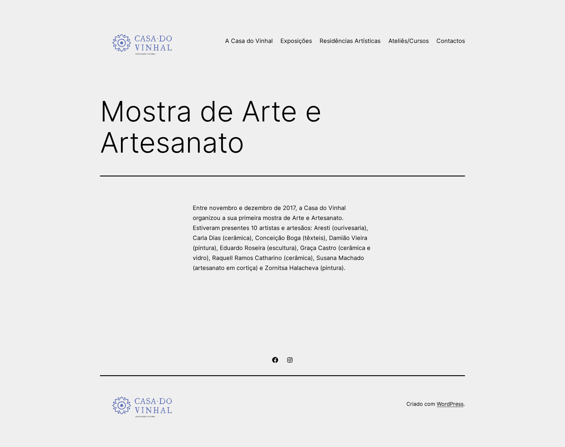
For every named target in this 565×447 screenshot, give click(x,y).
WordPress (450, 404)
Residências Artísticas (350, 40)
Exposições (296, 40)
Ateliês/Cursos (408, 40)
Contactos (450, 40)
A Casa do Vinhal (249, 40)
